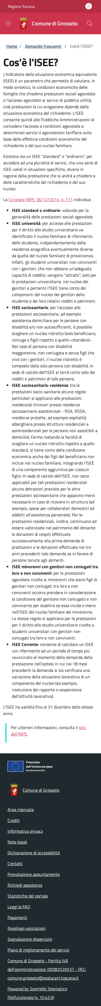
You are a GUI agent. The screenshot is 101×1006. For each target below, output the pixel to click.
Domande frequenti (43, 46)
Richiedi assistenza (25, 885)
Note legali (17, 842)
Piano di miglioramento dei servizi (38, 950)
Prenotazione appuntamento (34, 874)
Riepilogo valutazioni (27, 928)
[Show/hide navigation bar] (8, 23)
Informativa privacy (25, 831)
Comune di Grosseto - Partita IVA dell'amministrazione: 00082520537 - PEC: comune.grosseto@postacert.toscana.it (47, 969)
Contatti (15, 863)
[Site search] (89, 23)
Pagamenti (17, 917)
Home (11, 46)
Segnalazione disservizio (30, 939)
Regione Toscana (21, 6)
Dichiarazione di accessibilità (34, 852)
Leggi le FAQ (19, 906)
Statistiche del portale (28, 896)
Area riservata (21, 809)
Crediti (14, 820)
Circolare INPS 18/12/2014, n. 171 (41, 199)
